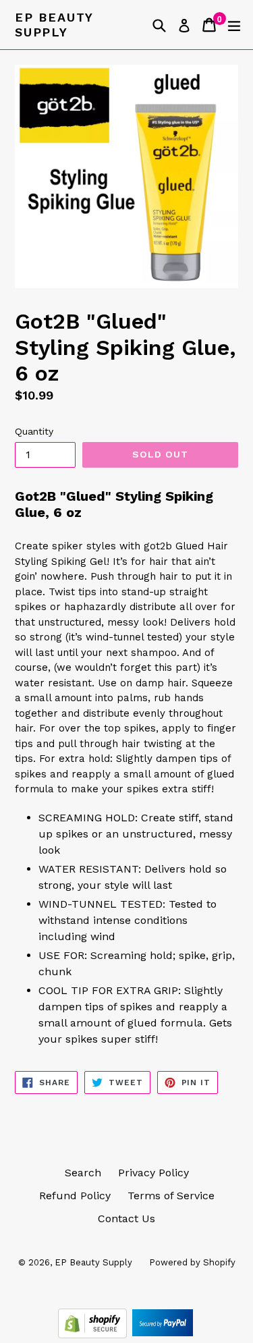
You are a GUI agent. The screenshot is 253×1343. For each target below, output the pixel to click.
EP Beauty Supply (54, 24)
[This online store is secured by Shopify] (94, 1334)
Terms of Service (171, 1195)
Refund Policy (75, 1195)
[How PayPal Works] (162, 1334)
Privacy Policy (153, 1172)
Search (83, 1172)
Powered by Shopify (192, 1262)
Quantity (34, 431)
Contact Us (126, 1218)
